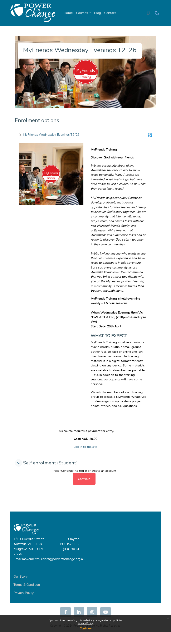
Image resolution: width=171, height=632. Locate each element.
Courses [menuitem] (82, 13)
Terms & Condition (27, 584)
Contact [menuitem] (110, 13)
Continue (86, 628)
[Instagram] (92, 612)
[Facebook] (65, 612)
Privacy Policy (85, 623)
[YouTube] (105, 612)
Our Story (21, 576)
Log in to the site (85, 447)
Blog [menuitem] (97, 13)
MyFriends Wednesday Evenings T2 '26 (51, 135)
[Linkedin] (79, 612)
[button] (18, 463)
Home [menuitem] (68, 13)
